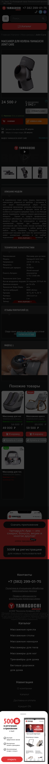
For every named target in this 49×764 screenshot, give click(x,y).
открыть (11, 759)
